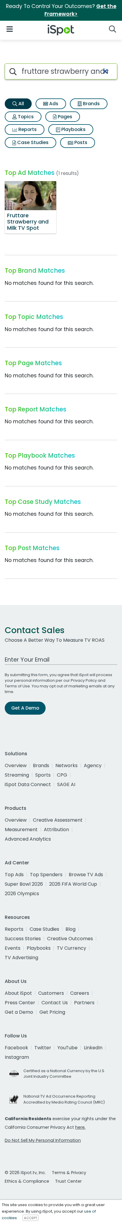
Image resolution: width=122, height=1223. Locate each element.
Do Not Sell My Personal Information (43, 1140)
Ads (53, 103)
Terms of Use (17, 686)
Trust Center (68, 1181)
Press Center (20, 1002)
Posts (80, 142)
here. (80, 1127)
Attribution (56, 829)
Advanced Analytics (28, 839)
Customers (51, 993)
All (20, 103)
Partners (84, 1002)
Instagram (17, 1057)
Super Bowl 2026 (24, 884)
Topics (25, 116)
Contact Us (54, 1002)
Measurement (21, 829)
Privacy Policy (84, 680)
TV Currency (71, 948)
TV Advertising (21, 957)
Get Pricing (52, 1012)
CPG (62, 775)
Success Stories (23, 938)
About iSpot (18, 993)
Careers (79, 993)
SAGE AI (66, 784)
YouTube (67, 1047)
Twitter (42, 1047)
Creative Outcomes (70, 938)
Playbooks (73, 129)
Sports (43, 775)
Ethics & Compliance (27, 1181)
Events (12, 948)
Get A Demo (25, 708)
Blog (70, 929)
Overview (16, 765)
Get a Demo (19, 1012)
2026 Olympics (22, 893)
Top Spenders (46, 874)
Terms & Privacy (69, 1173)
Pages (64, 116)
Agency (93, 765)
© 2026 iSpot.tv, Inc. (25, 1173)
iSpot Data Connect (28, 784)
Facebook (16, 1047)
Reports (27, 129)
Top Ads (14, 874)
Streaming (17, 775)
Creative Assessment (58, 820)
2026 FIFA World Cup (73, 884)
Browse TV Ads (86, 874)
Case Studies (32, 142)
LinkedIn (93, 1047)
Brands (91, 103)
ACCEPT (30, 1218)
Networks (66, 765)
